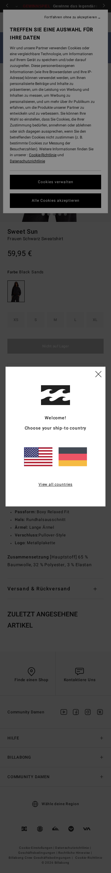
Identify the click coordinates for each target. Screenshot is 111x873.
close (98, 374)
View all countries (55, 484)
